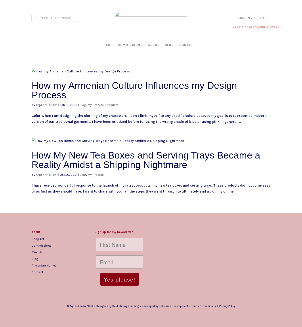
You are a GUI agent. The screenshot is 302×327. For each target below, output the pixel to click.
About (153, 45)
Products (111, 105)
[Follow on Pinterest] (61, 279)
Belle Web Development (173, 306)
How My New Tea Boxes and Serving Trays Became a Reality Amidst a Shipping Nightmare (146, 160)
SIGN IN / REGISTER (253, 18)
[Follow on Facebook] (44, 279)
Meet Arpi (38, 252)
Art (109, 45)
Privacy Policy (227, 306)
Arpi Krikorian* (46, 105)
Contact (187, 45)
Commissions (130, 45)
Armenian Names (44, 265)
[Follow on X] (52, 279)
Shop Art (38, 239)
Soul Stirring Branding (125, 306)
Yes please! (120, 279)
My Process (96, 105)
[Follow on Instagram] (35, 279)
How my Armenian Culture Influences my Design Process (134, 90)
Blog (169, 45)
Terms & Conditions (203, 306)
